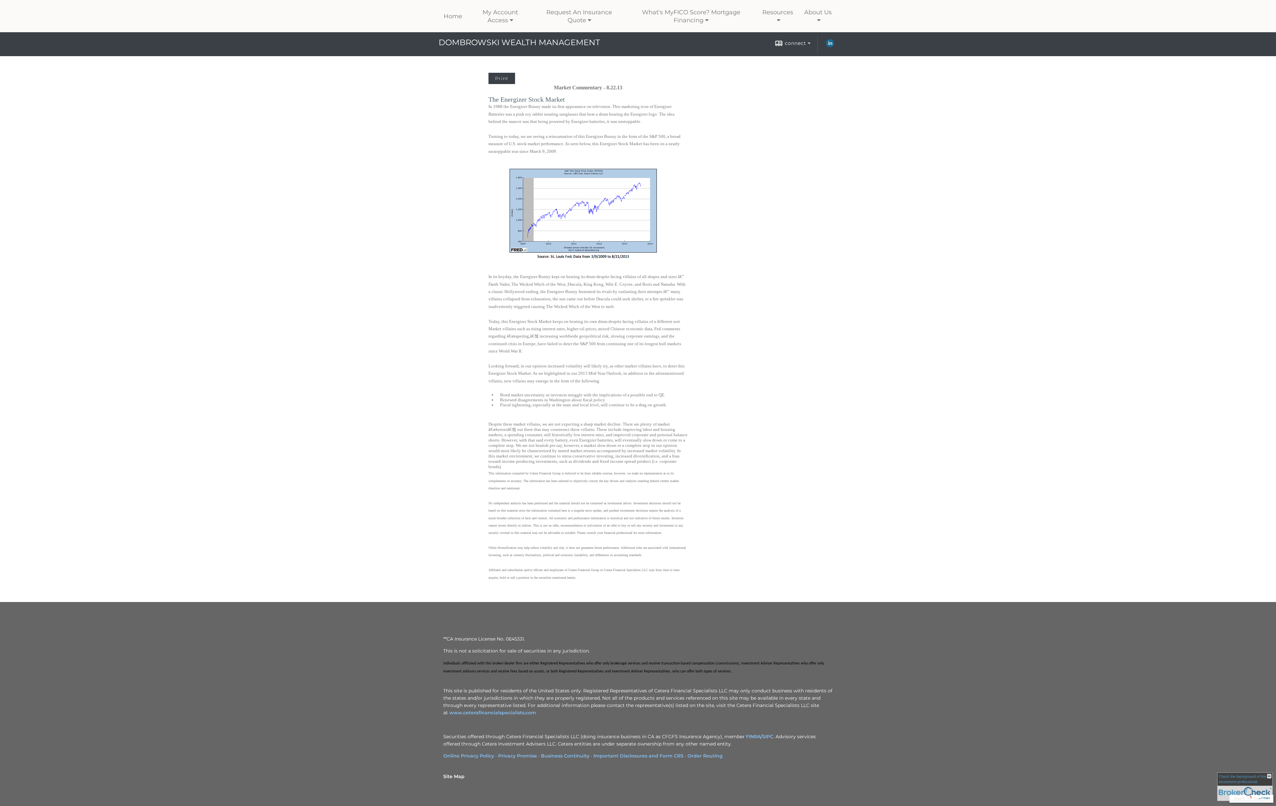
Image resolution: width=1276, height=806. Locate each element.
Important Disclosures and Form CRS (638, 756)
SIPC (767, 737)
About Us (818, 12)
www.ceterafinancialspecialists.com (492, 713)
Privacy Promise (517, 756)
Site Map (454, 776)
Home (453, 16)
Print (501, 78)
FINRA (753, 737)
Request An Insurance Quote (579, 16)
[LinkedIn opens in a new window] (830, 46)
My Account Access (500, 16)
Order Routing (705, 756)
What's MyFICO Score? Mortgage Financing (691, 16)
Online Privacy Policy (468, 756)
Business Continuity (565, 756)
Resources (777, 12)
